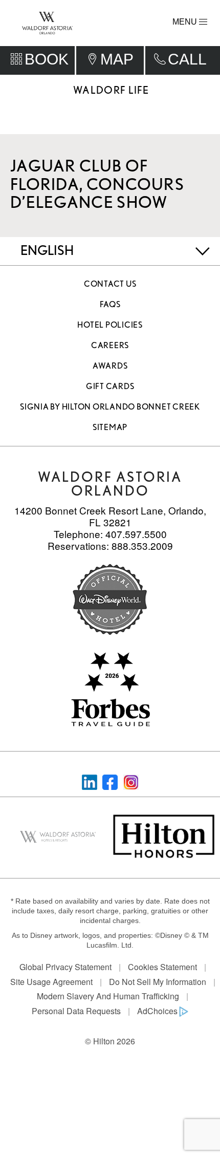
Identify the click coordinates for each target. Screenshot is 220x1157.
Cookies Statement (162, 967)
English (47, 250)
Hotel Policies (110, 325)
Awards (110, 366)
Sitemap (110, 427)
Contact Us (110, 284)
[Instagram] (131, 781)
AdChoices (157, 1011)
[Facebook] (110, 781)
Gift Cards (110, 386)
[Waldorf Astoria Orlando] (47, 22)
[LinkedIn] (89, 781)
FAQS (110, 304)
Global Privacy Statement (65, 967)
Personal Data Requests (76, 1011)
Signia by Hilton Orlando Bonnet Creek (110, 407)
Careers (110, 345)
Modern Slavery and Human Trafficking (108, 996)
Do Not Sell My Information (157, 982)
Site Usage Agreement (51, 982)
